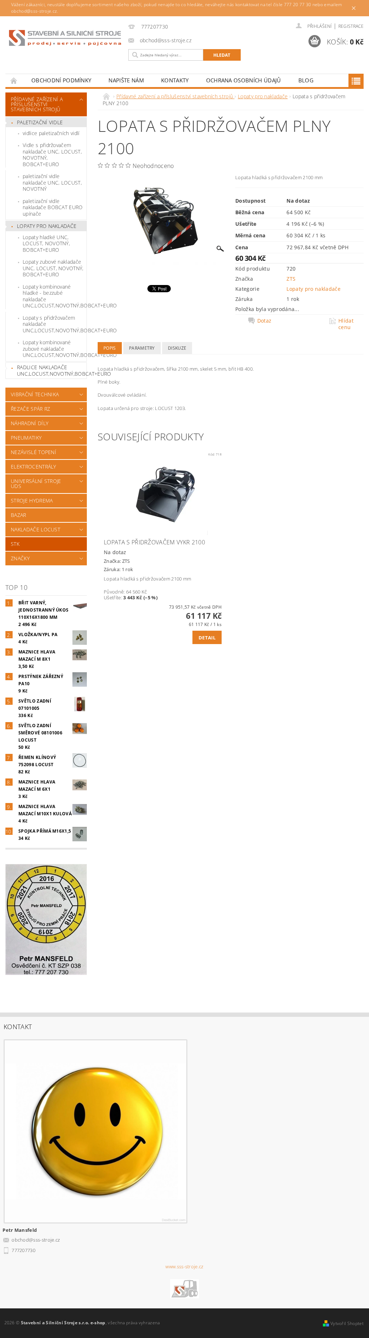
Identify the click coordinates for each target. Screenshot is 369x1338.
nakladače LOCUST (35, 529)
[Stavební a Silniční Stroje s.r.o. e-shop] (65, 38)
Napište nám (126, 80)
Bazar (18, 515)
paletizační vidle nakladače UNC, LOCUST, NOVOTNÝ (52, 182)
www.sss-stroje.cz (184, 1266)
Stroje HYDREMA (32, 500)
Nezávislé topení (33, 452)
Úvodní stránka (14, 80)
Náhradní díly (29, 423)
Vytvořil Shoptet (347, 1323)
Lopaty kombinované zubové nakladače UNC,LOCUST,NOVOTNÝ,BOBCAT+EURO (54, 348)
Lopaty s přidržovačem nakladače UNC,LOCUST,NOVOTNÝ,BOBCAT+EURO (54, 324)
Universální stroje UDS (36, 483)
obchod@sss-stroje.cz (36, 1239)
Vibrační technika (35, 394)
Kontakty (175, 80)
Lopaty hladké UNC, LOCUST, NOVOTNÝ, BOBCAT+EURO (46, 243)
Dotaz (264, 321)
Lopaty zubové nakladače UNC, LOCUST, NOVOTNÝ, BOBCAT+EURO (53, 268)
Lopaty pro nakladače (46, 226)
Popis (109, 348)
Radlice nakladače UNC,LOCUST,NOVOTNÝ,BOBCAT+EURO (51, 370)
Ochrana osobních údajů (243, 80)
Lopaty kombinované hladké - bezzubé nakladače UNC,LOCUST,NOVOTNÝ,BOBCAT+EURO (54, 296)
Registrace (351, 26)
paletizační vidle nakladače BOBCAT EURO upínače (53, 207)
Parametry (142, 348)
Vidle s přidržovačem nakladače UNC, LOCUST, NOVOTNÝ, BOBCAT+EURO (52, 155)
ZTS (290, 278)
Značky (20, 558)
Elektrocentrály (33, 466)
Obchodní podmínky (61, 80)
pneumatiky (26, 437)
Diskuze (177, 348)
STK (15, 543)
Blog (306, 80)
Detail (207, 637)
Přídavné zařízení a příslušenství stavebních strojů (37, 104)
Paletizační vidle (40, 122)
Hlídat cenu (346, 324)
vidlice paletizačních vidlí (51, 133)
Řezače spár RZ (30, 408)
